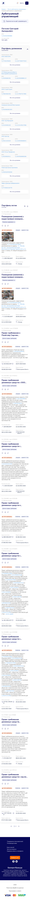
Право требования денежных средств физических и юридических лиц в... (14, 720)
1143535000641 (21, 141)
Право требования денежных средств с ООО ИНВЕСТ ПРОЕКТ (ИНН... (13, 381)
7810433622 (18, 403)
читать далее (9, 614)
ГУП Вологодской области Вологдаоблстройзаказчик (9, 73)
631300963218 (17, 575)
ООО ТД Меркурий (7, 120)
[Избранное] (2, 226)
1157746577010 (21, 61)
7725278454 (7, 61)
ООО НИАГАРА (6, 56)
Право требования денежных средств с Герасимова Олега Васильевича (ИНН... (11, 554)
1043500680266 (21, 156)
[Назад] (11, 826)
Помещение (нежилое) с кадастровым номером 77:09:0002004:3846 (13, 217)
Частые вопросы (11, 849)
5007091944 (10, 608)
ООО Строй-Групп (7, 89)
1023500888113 (21, 78)
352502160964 (19, 351)
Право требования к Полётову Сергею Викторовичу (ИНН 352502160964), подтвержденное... (11, 334)
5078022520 (7, 603)
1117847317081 (21, 94)
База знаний (10, 847)
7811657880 (21, 399)
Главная (4, 9)
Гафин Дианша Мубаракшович (10, 183)
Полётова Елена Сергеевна (9, 167)
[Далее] (19, 826)
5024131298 (7, 612)
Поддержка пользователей (15, 841)
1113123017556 (21, 125)
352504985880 (7, 36)
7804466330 (7, 94)
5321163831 (15, 587)
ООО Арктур (5, 136)
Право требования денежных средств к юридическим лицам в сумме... (12, 504)
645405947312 (19, 583)
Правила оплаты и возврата (15, 851)
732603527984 (11, 580)
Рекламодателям (12, 843)
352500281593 (7, 109)
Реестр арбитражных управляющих (17, 9)
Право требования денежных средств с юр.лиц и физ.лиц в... (14, 775)
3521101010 (7, 141)
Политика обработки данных (15, 888)
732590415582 (7, 573)
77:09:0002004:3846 (15, 244)
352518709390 (7, 172)
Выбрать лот (15, 858)
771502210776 (7, 188)
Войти (22, 3)
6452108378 (17, 597)
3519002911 (7, 156)
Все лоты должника (15, 65)
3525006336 (7, 78)
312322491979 (7, 464)
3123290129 (7, 125)
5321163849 (7, 592)
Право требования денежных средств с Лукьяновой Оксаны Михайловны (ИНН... (11, 445)
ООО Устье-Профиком (8, 152)
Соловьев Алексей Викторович (11, 105)
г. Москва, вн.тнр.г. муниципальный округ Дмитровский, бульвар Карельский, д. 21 (14, 247)
